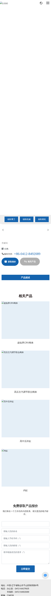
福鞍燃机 (42, 219)
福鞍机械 (27, 219)
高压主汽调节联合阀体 (25, 391)
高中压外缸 (25, 441)
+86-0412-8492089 (27, 254)
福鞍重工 (11, 219)
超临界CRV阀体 (25, 342)
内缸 (25, 490)
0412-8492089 (22, 592)
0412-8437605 (22, 588)
